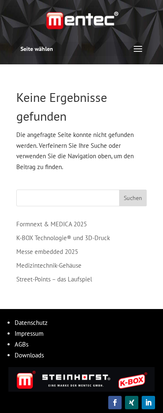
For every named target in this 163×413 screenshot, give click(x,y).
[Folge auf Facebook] (115, 402)
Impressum (29, 333)
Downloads (29, 355)
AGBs (21, 344)
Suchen (133, 198)
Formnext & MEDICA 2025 (51, 224)
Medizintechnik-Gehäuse (49, 265)
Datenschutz (31, 323)
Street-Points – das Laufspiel (54, 279)
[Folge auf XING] (131, 402)
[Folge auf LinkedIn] (148, 402)
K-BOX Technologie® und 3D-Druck (63, 238)
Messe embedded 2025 (47, 252)
